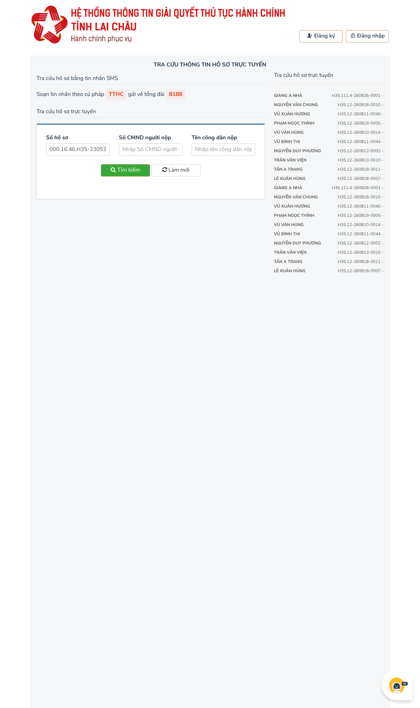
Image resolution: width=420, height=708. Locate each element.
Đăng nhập (370, 36)
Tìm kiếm (128, 170)
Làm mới (178, 170)
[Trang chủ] (160, 43)
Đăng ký (324, 36)
